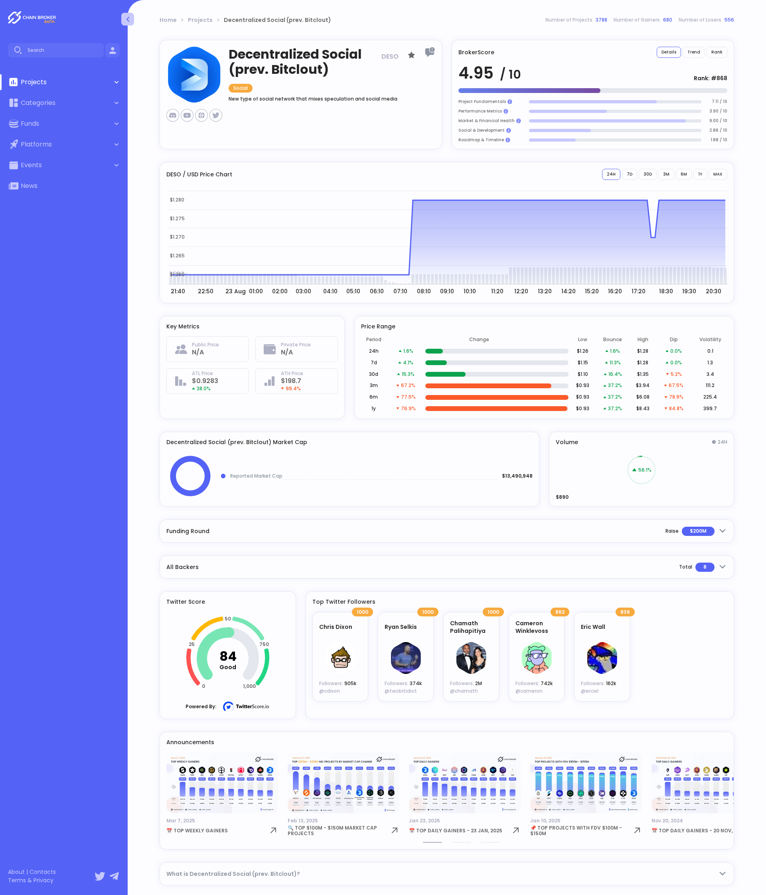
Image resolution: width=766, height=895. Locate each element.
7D (629, 174)
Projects (200, 20)
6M (684, 174)
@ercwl (589, 691)
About (16, 872)
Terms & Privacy (30, 880)
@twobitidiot (401, 691)
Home (168, 20)
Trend (693, 52)
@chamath (464, 691)
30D (648, 174)
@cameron (529, 691)
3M (666, 174)
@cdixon (329, 691)
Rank (717, 52)
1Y (700, 174)
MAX (718, 174)
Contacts (43, 872)
